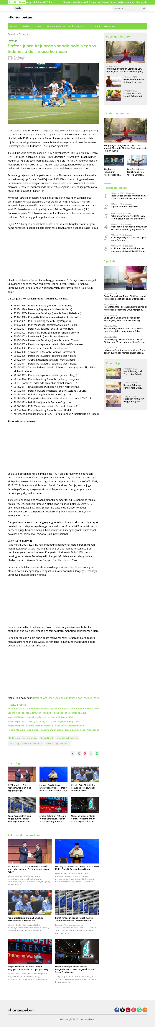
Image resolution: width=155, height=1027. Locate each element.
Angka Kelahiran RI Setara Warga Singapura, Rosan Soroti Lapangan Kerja (46, 725)
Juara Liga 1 (47, 738)
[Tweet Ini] (79, 753)
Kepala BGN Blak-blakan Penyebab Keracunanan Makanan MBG (40, 717)
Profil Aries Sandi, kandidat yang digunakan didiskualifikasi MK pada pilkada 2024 (129, 249)
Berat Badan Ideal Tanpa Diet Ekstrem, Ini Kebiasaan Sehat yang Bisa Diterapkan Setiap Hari (125, 297)
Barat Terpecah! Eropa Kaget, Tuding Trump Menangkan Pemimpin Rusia (44, 721)
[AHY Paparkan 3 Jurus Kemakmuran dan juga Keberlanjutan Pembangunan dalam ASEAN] (22, 774)
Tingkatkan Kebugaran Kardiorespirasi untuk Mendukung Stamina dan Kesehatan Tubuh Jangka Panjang (113, 172)
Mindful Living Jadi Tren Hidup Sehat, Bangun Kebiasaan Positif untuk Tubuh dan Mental (133, 372)
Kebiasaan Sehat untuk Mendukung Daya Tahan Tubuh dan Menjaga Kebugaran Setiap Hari (124, 351)
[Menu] (10, 8)
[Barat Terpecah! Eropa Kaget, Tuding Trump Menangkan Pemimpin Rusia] (22, 805)
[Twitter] (122, 1010)
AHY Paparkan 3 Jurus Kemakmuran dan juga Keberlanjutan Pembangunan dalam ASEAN (53, 708)
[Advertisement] (53, 254)
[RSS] (144, 1010)
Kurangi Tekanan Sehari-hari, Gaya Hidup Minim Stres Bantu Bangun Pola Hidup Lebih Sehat (133, 386)
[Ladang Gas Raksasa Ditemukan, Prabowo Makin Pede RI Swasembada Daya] (54, 774)
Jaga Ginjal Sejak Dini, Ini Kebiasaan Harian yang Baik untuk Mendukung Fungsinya (122, 319)
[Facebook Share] (73, 753)
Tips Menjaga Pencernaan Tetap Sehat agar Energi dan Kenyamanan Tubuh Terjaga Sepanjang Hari (123, 330)
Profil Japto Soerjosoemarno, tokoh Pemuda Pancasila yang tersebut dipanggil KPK (129, 228)
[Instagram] (133, 1010)
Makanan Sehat (77, 26)
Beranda (14, 26)
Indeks (18, 8)
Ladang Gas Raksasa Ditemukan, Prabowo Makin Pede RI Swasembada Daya (47, 712)
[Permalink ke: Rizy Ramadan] (10, 57)
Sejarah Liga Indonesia (57, 743)
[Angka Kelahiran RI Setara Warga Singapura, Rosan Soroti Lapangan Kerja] (54, 805)
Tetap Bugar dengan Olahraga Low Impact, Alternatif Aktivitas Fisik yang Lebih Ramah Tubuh (124, 70)
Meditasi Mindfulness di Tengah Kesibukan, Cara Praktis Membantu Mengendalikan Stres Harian (82, 2)
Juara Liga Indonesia (67, 738)
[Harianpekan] (20, 17)
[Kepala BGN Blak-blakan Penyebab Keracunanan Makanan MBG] (85, 774)
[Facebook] (116, 1010)
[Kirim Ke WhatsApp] (97, 753)
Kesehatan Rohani (56, 26)
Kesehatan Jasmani (33, 26)
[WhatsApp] (139, 1010)
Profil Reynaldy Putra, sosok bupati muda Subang (128, 239)
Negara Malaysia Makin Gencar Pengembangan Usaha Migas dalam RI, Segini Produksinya (53, 730)
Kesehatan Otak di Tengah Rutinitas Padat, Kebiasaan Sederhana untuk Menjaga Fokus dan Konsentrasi (125, 308)
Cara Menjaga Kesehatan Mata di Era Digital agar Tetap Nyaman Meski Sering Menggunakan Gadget (124, 340)
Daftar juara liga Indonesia (23, 738)
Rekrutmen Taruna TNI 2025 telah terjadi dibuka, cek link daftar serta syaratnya (129, 217)
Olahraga (12, 40)
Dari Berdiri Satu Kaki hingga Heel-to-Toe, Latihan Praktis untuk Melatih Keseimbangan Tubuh (136, 172)
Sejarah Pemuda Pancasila (124, 206)
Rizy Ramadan (20, 57)
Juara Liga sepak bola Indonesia (25, 743)
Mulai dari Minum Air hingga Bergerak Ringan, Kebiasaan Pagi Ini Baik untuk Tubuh (134, 400)
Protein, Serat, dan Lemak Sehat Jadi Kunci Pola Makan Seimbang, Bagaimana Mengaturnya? (133, 94)
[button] (144, 7)
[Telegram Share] (91, 753)
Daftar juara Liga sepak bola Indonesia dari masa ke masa (66, 698)
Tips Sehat (94, 26)
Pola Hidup (109, 26)
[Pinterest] (128, 1010)
